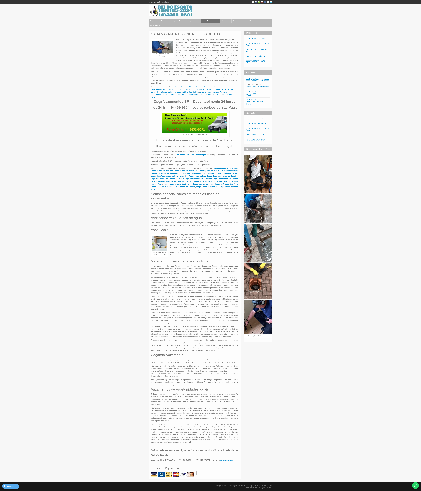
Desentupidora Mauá (177, 89)
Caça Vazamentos (210, 20)
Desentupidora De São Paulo (256, 123)
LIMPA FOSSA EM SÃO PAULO (257, 56)
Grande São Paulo (196, 86)
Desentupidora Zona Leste (255, 38)
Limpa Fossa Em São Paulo (255, 139)
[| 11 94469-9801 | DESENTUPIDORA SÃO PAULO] (170, 11)
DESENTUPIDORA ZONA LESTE (257, 80)
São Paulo (184, 86)
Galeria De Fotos (239, 20)
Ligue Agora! (12, 486)
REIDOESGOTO (251, 78)
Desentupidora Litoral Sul (209, 94)
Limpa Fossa (193, 20)
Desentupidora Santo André (197, 89)
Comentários (155, 25)
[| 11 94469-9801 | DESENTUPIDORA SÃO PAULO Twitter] (271, 2)
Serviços (225, 20)
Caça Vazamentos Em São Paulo (257, 119)
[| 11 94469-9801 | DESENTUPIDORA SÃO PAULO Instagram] (253, 2)
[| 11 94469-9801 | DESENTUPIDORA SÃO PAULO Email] (256, 2)
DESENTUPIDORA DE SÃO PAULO (255, 62)
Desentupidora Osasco (190, 94)
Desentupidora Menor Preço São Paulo (257, 44)
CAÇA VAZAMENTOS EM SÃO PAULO (256, 51)
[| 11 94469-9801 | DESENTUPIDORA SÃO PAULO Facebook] (265, 2)
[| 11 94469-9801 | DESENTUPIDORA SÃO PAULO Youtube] (262, 2)
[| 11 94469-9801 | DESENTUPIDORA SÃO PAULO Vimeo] (268, 2)
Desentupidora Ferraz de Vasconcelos (215, 92)
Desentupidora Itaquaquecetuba (216, 86)
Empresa (153, 20)
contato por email (226, 460)
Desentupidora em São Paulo (172, 20)
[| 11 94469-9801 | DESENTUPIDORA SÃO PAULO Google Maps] (259, 2)
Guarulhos (176, 86)
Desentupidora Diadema (166, 92)
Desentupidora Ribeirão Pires (188, 92)
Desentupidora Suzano (160, 89)
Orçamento (253, 20)
